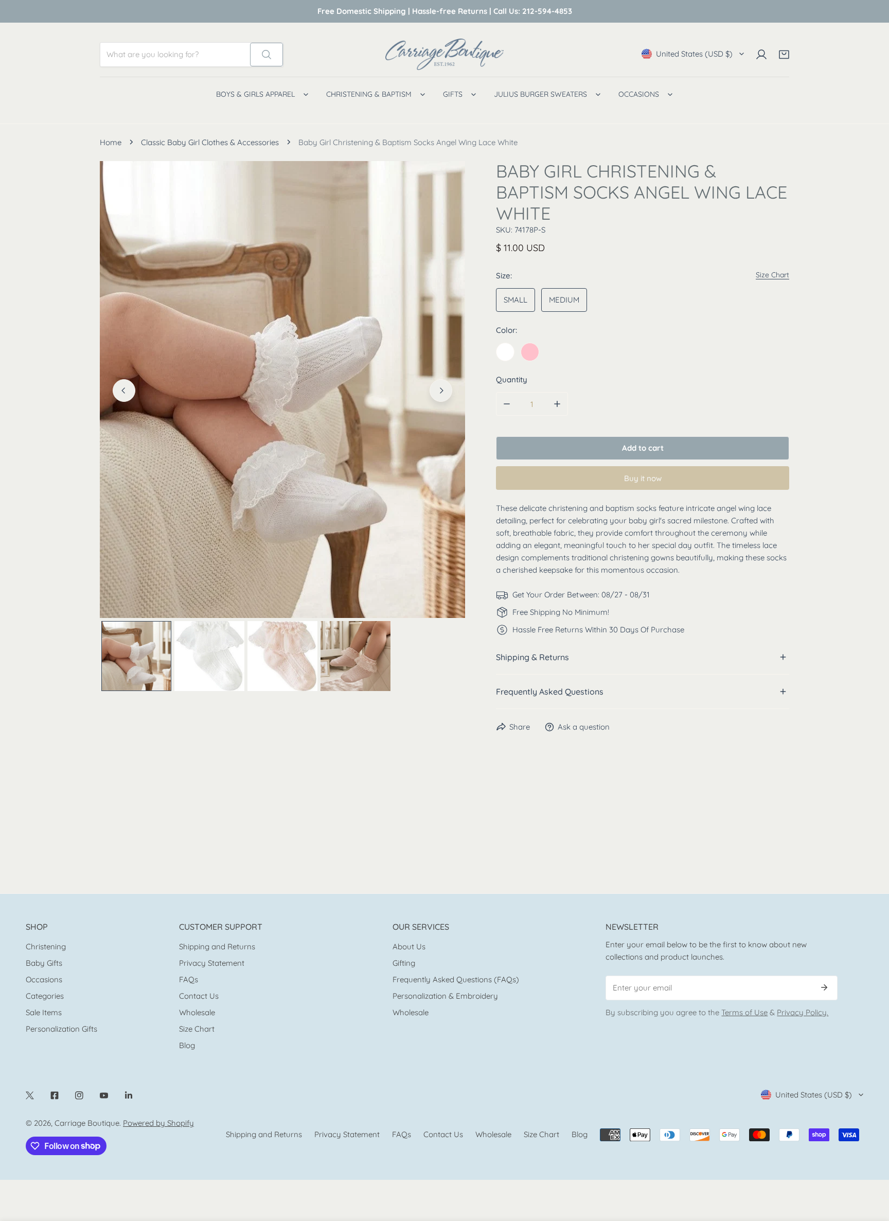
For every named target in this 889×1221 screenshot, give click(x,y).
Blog (187, 1045)
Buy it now (643, 478)
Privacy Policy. (802, 1012)
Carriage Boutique (87, 1123)
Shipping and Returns (217, 946)
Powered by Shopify (158, 1123)
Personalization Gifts (61, 1029)
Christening (46, 946)
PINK (530, 352)
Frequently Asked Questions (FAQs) (456, 979)
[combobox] (175, 54)
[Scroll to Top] (870, 1166)
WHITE (505, 352)
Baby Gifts (44, 963)
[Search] (266, 54)
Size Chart (197, 1029)
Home (110, 142)
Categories (45, 996)
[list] (282, 389)
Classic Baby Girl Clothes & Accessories (210, 142)
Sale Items (44, 1012)
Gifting (404, 963)
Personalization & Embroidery (445, 996)
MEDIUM (564, 300)
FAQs (188, 979)
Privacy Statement (211, 963)
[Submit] (824, 987)
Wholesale (197, 1012)
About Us (409, 946)
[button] (784, 54)
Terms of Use (744, 1012)
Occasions (44, 979)
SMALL (515, 300)
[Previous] (124, 390)
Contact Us (199, 996)
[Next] (441, 390)
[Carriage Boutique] (444, 54)
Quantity (511, 379)
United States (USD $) (694, 54)
